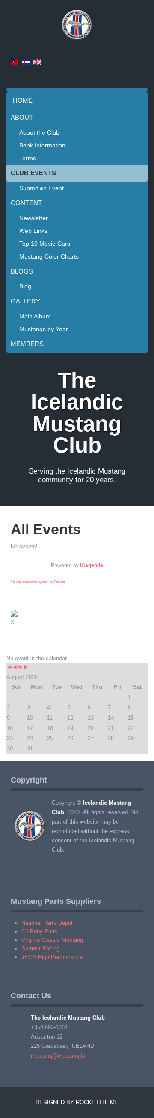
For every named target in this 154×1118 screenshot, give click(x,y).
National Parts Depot (47, 923)
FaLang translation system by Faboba (38, 582)
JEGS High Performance (52, 957)
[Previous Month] (15, 668)
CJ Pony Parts (39, 931)
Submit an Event (41, 188)
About (22, 117)
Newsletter (33, 218)
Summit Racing (40, 948)
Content (26, 202)
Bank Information (42, 145)
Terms (27, 158)
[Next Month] (26, 668)
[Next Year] (20, 668)
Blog (25, 286)
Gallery (25, 301)
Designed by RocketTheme (77, 1102)
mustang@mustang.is (58, 1056)
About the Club (39, 132)
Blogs (22, 271)
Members (27, 343)
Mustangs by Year (43, 329)
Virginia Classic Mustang (52, 940)
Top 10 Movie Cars (44, 243)
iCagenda (91, 565)
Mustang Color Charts (49, 256)
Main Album (35, 316)
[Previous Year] (9, 668)
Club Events (33, 173)
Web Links (33, 230)
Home (23, 100)
